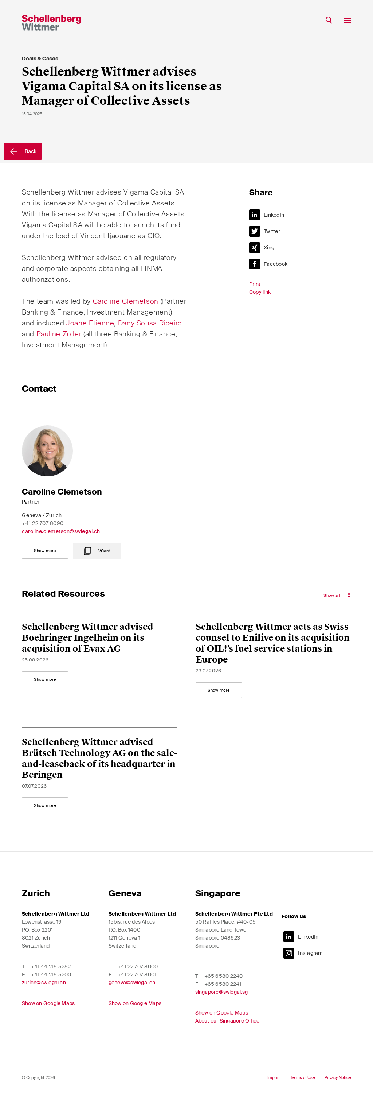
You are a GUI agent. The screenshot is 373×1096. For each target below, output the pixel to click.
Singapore (217, 893)
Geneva (125, 893)
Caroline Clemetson (127, 301)
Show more (45, 550)
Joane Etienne (90, 323)
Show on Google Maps (48, 1003)
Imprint (274, 1078)
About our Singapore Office (227, 1020)
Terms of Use (303, 1078)
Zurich (36, 893)
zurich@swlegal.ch (44, 982)
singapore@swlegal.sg (221, 992)
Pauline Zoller (59, 334)
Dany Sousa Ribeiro (150, 323)
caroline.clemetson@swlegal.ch (61, 531)
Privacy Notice (338, 1078)
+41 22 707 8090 (43, 523)
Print (254, 284)
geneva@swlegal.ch (132, 982)
